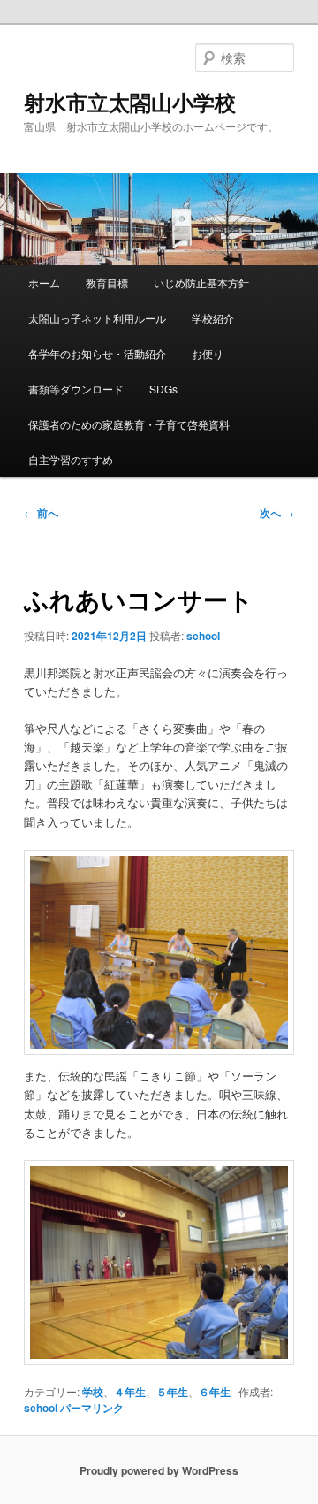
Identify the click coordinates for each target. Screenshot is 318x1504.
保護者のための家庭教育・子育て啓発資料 (129, 423)
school (203, 636)
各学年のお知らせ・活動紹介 (97, 353)
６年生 (215, 1392)
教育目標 (107, 282)
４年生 (130, 1392)
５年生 (172, 1392)
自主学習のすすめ (70, 459)
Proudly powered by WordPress (159, 1470)
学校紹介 (213, 317)
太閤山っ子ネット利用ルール (97, 317)
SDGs (163, 388)
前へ (41, 513)
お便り (207, 353)
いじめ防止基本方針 (201, 282)
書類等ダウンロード (76, 388)
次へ (277, 513)
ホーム (44, 282)
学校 (92, 1392)
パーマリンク (92, 1408)
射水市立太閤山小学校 (130, 102)
